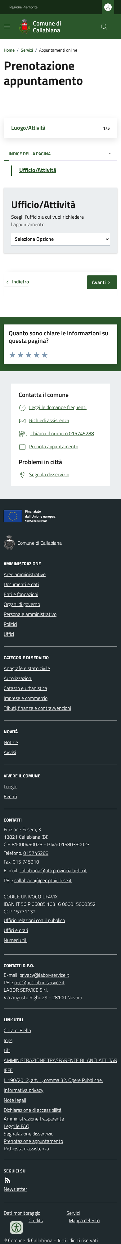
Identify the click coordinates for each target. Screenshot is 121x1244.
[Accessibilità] (16, 1227)
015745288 (35, 853)
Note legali (15, 1100)
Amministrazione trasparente (34, 1118)
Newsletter (15, 1189)
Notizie (11, 742)
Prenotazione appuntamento (33, 1141)
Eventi (10, 796)
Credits (36, 1220)
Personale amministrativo (30, 614)
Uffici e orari (16, 930)
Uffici (9, 634)
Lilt (7, 1050)
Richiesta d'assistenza (26, 1148)
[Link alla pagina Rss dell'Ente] (7, 1180)
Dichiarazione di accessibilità (32, 1110)
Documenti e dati (21, 584)
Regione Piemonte (23, 7)
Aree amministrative (25, 574)
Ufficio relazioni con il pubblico (34, 920)
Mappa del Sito (84, 1220)
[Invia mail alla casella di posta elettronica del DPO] (44, 975)
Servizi (27, 50)
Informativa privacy (23, 1090)
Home (9, 50)
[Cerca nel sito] (102, 26)
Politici (10, 624)
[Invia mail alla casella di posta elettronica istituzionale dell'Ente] (53, 870)
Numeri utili (15, 940)
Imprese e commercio (25, 698)
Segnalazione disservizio (28, 1133)
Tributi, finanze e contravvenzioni (37, 708)
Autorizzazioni (18, 678)
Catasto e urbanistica (25, 688)
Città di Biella (17, 1030)
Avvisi (10, 752)
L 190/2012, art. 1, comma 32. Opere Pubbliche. (53, 1080)
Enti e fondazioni (21, 594)
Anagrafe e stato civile (27, 668)
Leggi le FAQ (16, 1126)
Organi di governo (22, 604)
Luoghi (10, 786)
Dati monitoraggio (22, 1213)
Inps (8, 1040)
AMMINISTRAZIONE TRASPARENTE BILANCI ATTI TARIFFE (60, 1065)
